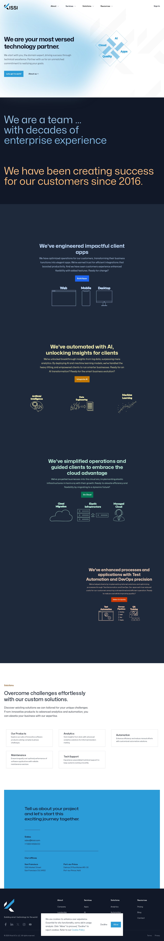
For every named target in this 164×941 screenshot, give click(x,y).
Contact (141, 918)
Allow (115, 925)
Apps (86, 907)
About (53, 6)
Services (69, 6)
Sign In (157, 6)
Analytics (114, 907)
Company (61, 907)
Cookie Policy (78, 930)
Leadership (62, 912)
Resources (105, 6)
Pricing (140, 907)
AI (85, 912)
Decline (103, 925)
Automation (116, 912)
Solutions (87, 6)
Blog (139, 912)
